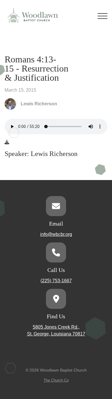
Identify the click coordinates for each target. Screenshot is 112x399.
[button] (102, 16)
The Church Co (56, 380)
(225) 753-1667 (56, 280)
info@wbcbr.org (56, 234)
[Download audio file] (7, 142)
